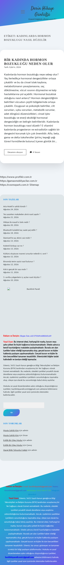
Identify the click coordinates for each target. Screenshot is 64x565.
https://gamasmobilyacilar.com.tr (18, 181)
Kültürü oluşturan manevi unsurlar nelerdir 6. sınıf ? (25, 254)
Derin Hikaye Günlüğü (42, 11)
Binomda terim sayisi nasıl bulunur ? (18, 262)
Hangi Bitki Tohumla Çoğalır (15, 450)
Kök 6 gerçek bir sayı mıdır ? (15, 269)
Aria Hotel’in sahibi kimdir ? (15, 206)
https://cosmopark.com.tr (14, 185)
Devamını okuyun (17, 153)
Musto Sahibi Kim (11, 430)
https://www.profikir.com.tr (16, 177)
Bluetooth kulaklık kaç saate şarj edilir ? (20, 230)
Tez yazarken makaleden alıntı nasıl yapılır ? (21, 214)
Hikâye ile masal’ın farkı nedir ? (16, 222)
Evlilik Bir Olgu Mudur (12, 440)
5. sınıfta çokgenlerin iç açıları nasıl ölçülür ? (22, 277)
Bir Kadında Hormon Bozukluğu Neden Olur (28, 62)
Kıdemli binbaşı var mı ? (13, 246)
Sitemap (34, 185)
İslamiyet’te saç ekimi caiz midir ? (17, 238)
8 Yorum (36, 152)
